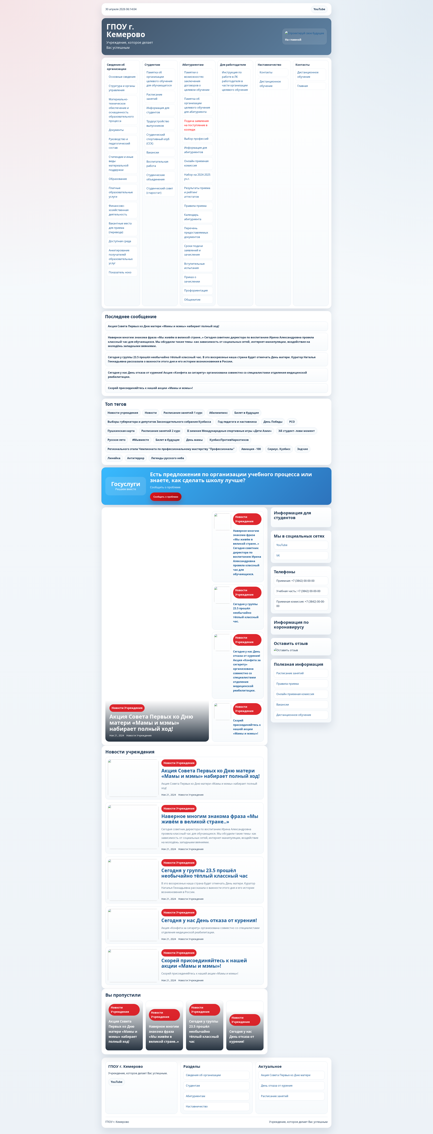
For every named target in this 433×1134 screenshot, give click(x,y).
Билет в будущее (167, 440)
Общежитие (192, 299)
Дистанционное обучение (293, 715)
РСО (292, 422)
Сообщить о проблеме (165, 497)
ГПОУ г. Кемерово (125, 30)
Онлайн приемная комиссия (295, 694)
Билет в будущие (246, 413)
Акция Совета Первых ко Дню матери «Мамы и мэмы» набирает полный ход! (163, 326)
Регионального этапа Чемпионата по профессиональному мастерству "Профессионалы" (171, 449)
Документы (116, 130)
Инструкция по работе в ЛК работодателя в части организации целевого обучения (235, 80)
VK (278, 555)
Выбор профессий (196, 139)
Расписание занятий (290, 673)
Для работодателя (233, 65)
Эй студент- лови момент (296, 431)
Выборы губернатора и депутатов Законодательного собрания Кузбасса (159, 422)
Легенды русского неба (167, 458)
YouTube (319, 9)
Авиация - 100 (251, 449)
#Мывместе (140, 440)
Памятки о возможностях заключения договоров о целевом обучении (196, 80)
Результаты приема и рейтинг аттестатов (197, 192)
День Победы (273, 422)
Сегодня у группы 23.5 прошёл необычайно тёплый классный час (204, 873)
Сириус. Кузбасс (279, 449)
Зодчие (302, 449)
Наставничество (269, 65)
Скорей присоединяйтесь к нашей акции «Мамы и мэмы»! (150, 388)
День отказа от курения (276, 1085)
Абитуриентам (193, 65)
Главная (302, 86)
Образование (118, 179)
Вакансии (152, 152)
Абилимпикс (218, 413)
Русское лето (117, 440)
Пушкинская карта (121, 431)
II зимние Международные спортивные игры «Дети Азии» (229, 431)
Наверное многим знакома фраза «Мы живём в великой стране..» (209, 819)
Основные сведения (122, 77)
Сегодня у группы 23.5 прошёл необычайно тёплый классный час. (246, 612)
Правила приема (195, 206)
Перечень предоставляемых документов (196, 232)
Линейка (114, 458)
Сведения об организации (116, 67)
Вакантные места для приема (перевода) (120, 228)
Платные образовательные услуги (121, 192)
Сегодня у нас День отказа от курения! (209, 920)
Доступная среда (120, 241)
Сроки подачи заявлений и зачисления (193, 250)
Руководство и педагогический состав (119, 143)
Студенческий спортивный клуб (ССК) (157, 139)
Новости (151, 413)
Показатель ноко (120, 272)
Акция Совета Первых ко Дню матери (285, 1075)
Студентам (152, 65)
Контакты (266, 72)
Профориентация (196, 290)
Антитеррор (135, 458)
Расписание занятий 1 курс (183, 413)
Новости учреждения (123, 413)
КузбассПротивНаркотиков (229, 440)
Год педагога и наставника (237, 422)
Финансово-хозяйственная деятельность (119, 210)
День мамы (194, 440)
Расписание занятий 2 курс (160, 431)
